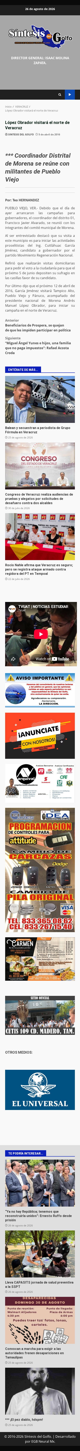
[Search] (59, 95)
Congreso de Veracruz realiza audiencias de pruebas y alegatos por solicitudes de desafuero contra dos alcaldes (40, 465)
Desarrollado (65, 1436)
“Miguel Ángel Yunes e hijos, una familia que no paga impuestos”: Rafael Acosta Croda (38, 345)
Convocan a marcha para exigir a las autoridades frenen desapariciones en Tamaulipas (40, 1320)
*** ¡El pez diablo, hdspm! (40, 1391)
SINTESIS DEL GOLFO (21, 134)
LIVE (70, 95)
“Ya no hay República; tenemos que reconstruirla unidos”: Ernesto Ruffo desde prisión (40, 1183)
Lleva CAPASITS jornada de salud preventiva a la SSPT (40, 1253)
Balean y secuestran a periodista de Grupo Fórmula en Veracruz (40, 399)
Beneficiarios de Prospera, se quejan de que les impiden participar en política (38, 325)
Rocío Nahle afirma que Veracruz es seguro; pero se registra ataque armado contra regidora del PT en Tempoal (40, 536)
